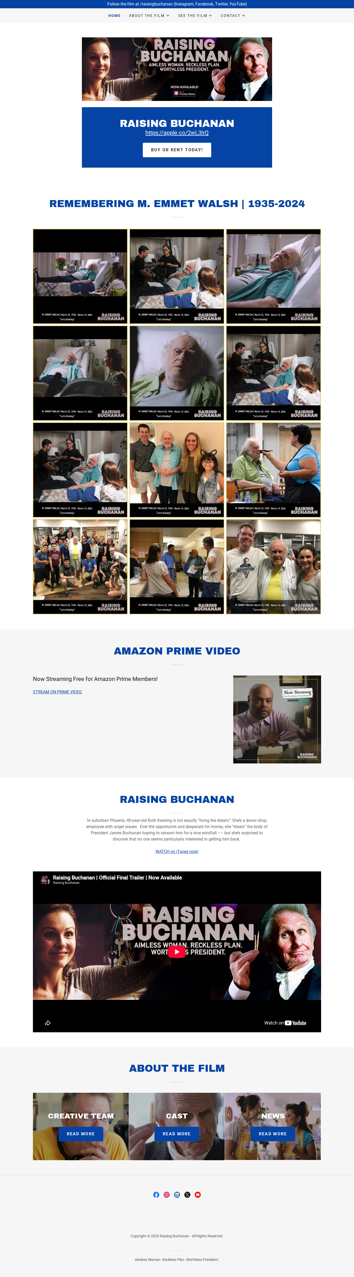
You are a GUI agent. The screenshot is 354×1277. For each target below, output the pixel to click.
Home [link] (114, 15)
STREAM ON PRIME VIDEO (57, 691)
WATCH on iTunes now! (176, 851)
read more (81, 1133)
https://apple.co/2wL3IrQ (177, 132)
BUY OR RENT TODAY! (177, 149)
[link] (156, 1195)
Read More (177, 1133)
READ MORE (273, 1133)
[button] (149, 15)
